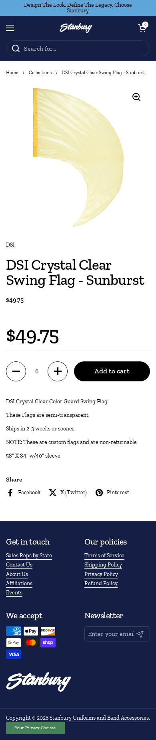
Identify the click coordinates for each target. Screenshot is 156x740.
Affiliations (19, 583)
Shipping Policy (103, 564)
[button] (142, 28)
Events (14, 592)
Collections (40, 72)
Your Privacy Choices (35, 727)
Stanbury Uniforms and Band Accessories (99, 717)
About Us (17, 574)
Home (12, 72)
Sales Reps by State (29, 555)
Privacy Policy (101, 574)
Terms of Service (104, 555)
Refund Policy (101, 583)
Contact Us (19, 564)
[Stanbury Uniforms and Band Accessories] (76, 28)
